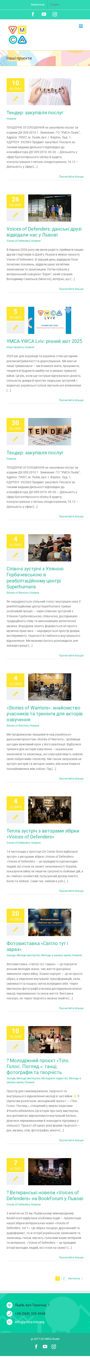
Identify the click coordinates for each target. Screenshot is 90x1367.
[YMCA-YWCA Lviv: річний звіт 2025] (49, 320)
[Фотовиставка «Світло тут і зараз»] (49, 922)
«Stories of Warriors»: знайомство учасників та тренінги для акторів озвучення (45, 713)
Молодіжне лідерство (54, 1078)
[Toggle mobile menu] (81, 26)
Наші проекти (15, 347)
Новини (11, 118)
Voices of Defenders (18, 240)
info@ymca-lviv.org (29, 1322)
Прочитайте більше (71, 176)
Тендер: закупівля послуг (35, 112)
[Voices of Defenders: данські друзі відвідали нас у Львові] (49, 208)
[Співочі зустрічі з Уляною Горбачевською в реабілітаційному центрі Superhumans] (49, 547)
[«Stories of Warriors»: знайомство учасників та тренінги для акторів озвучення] (49, 686)
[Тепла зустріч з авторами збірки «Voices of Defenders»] (49, 810)
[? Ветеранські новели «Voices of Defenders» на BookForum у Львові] (49, 1171)
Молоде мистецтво (28, 955)
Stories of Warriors (17, 592)
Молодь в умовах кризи (56, 955)
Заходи (11, 955)
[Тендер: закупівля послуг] (49, 91)
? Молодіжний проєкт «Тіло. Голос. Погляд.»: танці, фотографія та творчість (38, 1066)
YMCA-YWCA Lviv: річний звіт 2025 (44, 341)
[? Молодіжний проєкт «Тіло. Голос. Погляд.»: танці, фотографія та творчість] (49, 1039)
